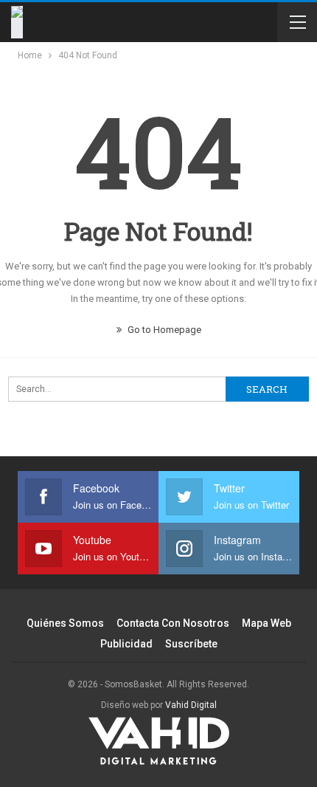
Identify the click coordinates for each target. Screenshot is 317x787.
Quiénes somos (65, 623)
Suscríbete (191, 644)
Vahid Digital (191, 705)
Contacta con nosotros (172, 623)
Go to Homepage (163, 329)
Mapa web (266, 623)
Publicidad (126, 644)
